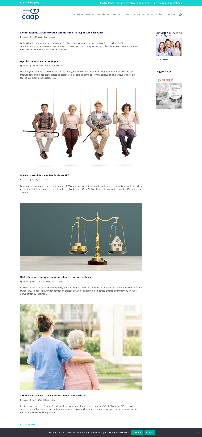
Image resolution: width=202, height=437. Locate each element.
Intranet (171, 14)
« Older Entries (27, 424)
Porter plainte (121, 14)
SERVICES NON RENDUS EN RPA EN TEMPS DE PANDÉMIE (53, 395)
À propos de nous (83, 14)
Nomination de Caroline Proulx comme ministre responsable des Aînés (62, 32)
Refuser (149, 432)
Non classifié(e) (50, 400)
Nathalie (26, 37)
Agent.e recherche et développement (41, 61)
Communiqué (49, 37)
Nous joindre (155, 14)
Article (47, 65)
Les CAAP (138, 14)
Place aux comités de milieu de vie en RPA (45, 175)
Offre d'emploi (57, 65)
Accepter (137, 432)
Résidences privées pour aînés (134, 3)
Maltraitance (107, 3)
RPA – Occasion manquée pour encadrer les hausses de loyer (55, 277)
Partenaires (159, 3)
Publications (175, 3)
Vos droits (103, 14)
